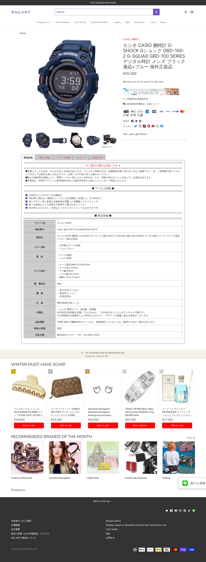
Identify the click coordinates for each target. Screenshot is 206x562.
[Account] (186, 12)
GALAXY (33, 549)
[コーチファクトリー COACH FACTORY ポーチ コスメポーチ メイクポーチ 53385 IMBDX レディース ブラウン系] (66, 387)
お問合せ (110, 537)
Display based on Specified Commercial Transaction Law (136, 525)
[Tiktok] (189, 510)
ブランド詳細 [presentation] (63, 157)
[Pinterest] (184, 510)
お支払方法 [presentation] (97, 157)
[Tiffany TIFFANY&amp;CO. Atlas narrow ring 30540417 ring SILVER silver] (140, 387)
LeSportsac (93, 477)
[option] (27, 140)
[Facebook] (171, 510)
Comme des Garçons (136, 477)
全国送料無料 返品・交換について (142, 104)
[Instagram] (180, 510)
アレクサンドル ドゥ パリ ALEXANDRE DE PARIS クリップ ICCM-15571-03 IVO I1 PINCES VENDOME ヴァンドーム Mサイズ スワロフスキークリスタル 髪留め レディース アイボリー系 (29, 412)
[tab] (28, 157)
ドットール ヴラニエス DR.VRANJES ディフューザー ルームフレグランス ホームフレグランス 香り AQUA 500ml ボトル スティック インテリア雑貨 (176, 412)
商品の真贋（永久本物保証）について (30, 533)
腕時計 (135, 39)
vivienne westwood (21, 477)
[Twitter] (167, 510)
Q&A (108, 533)
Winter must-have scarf (38, 364)
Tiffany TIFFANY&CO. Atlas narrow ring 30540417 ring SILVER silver (139, 412)
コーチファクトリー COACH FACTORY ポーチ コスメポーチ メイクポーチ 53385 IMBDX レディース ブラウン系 (65, 412)
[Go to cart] (192, 12)
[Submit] (156, 12)
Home (23, 33)
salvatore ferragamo (59, 477)
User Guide (112, 529)
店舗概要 (15, 525)
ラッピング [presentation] (80, 157)
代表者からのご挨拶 (21, 520)
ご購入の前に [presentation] (44, 157)
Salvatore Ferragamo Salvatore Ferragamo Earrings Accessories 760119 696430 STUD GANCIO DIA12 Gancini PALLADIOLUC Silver (100, 412)
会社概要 (15, 529)
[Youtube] (176, 510)
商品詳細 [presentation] (28, 157)
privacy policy (113, 520)
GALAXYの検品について (23, 537)
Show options (140, 425)
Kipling (166, 477)
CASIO (126, 39)
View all (191, 437)
